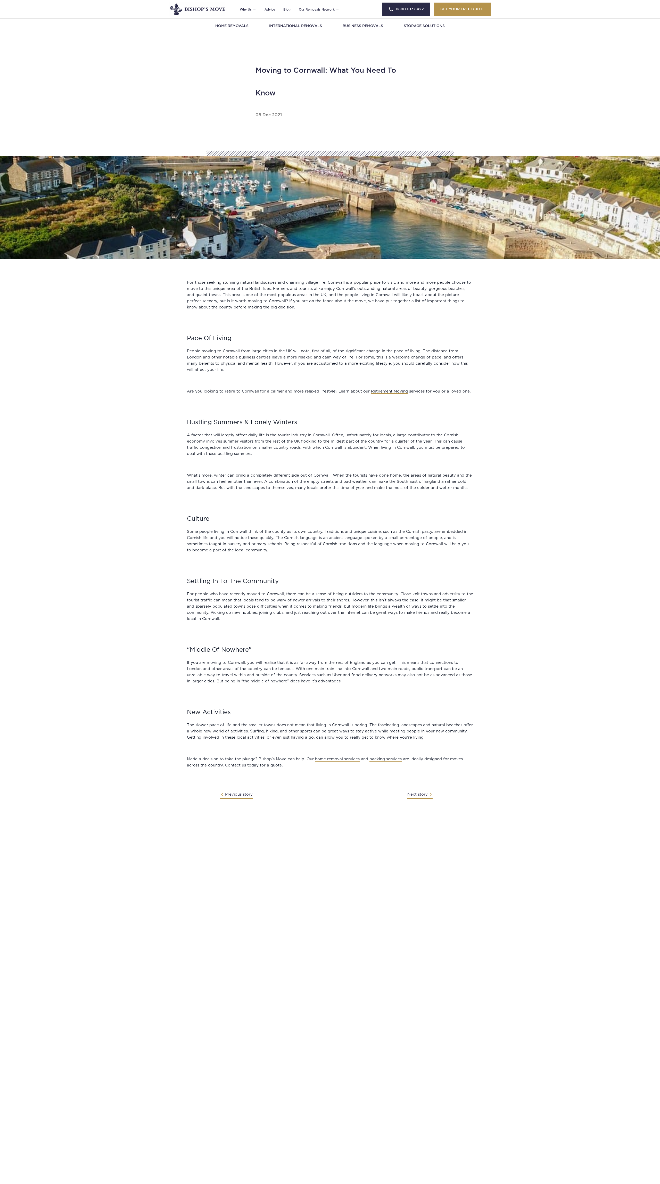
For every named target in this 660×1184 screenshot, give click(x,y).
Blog (287, 9)
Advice (270, 9)
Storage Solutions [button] (424, 26)
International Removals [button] (295, 26)
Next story (417, 794)
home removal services (337, 759)
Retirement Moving (389, 391)
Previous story (239, 794)
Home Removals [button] (232, 26)
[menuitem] (232, 26)
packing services (385, 759)
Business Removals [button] (363, 26)
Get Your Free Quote (462, 9)
